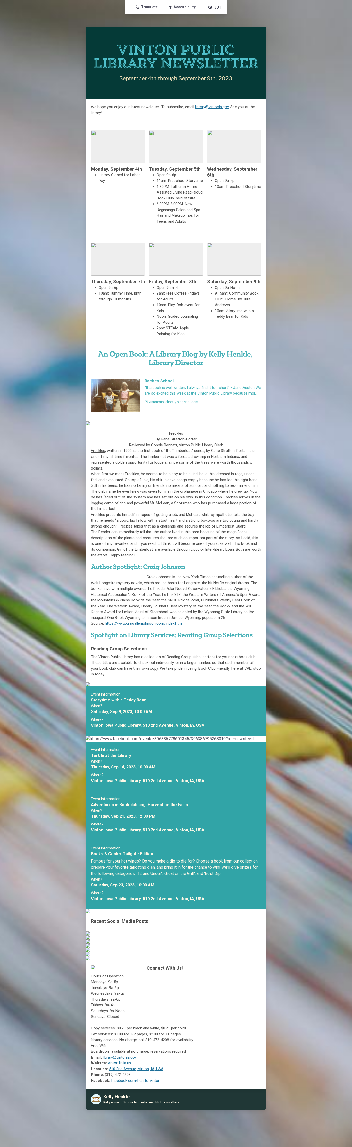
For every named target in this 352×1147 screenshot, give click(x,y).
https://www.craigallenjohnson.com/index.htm (143, 623)
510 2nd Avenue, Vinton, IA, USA (136, 1069)
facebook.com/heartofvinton (135, 1080)
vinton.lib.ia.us (119, 1063)
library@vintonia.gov (212, 107)
